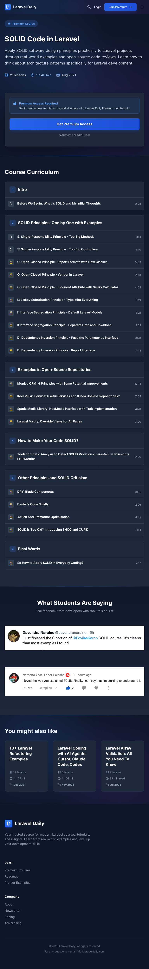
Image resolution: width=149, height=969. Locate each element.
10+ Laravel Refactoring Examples (21, 753)
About (9, 904)
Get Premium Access (74, 124)
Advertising (13, 923)
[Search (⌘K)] (89, 7)
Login (97, 7)
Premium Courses (17, 870)
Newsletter (13, 910)
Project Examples (17, 883)
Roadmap (12, 876)
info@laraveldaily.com (91, 951)
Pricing (10, 917)
